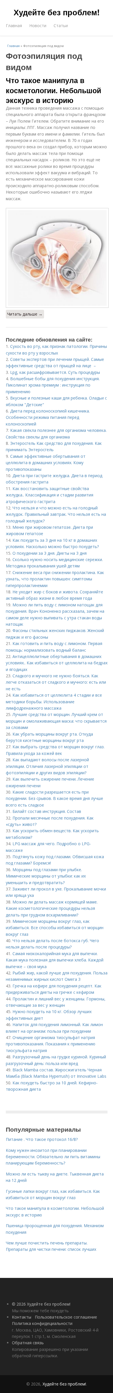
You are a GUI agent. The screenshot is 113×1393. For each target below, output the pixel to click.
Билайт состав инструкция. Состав (46, 811)
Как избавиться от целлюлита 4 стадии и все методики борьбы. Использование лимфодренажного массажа (54, 701)
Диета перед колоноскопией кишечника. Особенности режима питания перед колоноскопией (48, 417)
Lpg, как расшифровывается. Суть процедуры (55, 372)
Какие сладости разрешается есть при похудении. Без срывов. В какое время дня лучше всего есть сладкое (54, 798)
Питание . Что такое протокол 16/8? (42, 1139)
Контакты (21, 1317)
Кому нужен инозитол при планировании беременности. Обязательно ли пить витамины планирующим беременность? (53, 1157)
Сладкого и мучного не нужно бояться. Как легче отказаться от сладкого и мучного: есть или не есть (56, 682)
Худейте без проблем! (57, 12)
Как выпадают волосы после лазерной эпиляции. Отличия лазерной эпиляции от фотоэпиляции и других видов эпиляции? (47, 766)
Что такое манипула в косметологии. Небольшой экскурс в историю (53, 90)
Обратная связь (28, 1342)
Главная (14, 25)
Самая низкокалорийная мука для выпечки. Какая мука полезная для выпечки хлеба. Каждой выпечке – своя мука (54, 960)
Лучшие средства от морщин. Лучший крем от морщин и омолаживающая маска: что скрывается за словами (56, 721)
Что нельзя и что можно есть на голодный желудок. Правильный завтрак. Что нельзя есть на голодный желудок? (56, 514)
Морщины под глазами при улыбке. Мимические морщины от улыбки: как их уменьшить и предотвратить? (46, 876)
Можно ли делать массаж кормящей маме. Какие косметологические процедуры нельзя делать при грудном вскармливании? (52, 908)
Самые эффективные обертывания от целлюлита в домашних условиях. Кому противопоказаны (45, 462)
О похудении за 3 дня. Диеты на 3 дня (49, 553)
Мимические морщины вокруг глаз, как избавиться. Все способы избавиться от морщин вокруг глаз (54, 927)
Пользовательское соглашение (66, 1317)
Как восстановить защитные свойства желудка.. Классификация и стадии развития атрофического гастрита (49, 495)
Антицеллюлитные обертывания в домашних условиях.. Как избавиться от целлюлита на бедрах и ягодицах (56, 663)
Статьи (61, 25)
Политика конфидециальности (42, 1323)
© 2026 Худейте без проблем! (41, 1304)
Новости (37, 25)
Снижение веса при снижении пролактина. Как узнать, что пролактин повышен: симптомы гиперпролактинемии (55, 579)
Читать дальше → (25, 314)
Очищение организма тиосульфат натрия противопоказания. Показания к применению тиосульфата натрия (50, 1044)
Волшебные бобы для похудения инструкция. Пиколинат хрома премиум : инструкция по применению (53, 385)
